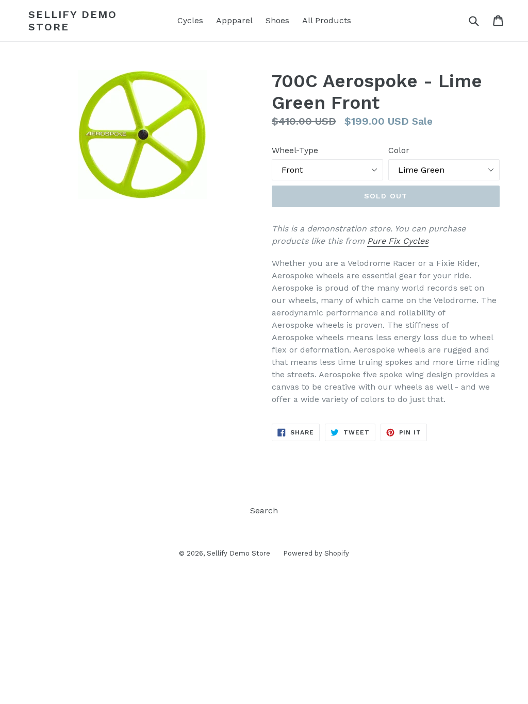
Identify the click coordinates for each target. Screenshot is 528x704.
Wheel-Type (295, 150)
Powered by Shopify (316, 553)
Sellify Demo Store (72, 20)
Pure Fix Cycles (397, 241)
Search (264, 510)
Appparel (234, 20)
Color (398, 150)
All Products (326, 20)
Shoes (277, 20)
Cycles (190, 20)
